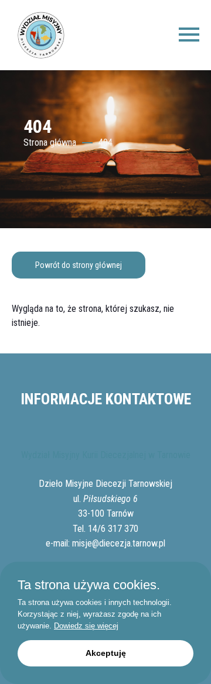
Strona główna (49, 142)
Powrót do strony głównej (78, 265)
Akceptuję (106, 653)
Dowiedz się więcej (86, 625)
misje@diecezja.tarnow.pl (118, 543)
